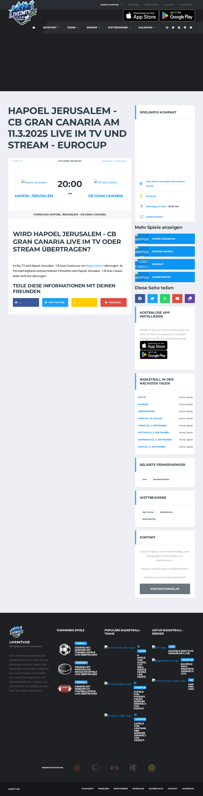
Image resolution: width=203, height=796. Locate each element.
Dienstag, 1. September (152, 425)
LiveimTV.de (14, 789)
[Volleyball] (152, 767)
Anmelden (133, 5)
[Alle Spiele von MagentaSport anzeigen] (165, 660)
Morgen (143, 404)
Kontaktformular (164, 588)
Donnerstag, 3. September (155, 439)
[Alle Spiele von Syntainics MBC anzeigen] (118, 715)
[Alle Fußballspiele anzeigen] (65, 650)
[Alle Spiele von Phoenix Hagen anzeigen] (118, 684)
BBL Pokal (148, 512)
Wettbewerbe (118, 27)
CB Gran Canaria (105, 196)
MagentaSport (95, 266)
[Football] (115, 767)
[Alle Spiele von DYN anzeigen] (159, 647)
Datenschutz (156, 788)
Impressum (186, 5)
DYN (145, 479)
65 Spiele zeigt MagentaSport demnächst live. (191, 669)
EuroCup (17, 161)
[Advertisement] (101, 63)
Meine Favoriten (110, 5)
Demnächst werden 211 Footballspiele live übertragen (86, 690)
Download (138, 788)
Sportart (49, 27)
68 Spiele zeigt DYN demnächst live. (180, 652)
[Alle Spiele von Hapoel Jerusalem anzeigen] (34, 174)
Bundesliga (166, 512)
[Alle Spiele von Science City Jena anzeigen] (119, 647)
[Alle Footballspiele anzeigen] (65, 688)
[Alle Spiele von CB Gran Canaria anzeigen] (105, 174)
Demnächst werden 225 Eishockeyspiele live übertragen (86, 671)
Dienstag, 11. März (156, 206)
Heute (142, 397)
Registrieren (152, 5)
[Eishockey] (96, 767)
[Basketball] (77, 767)
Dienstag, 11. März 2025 (114, 161)
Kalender (145, 27)
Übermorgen (146, 411)
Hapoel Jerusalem (34, 196)
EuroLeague (149, 519)
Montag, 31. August (150, 418)
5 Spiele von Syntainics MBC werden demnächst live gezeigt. (142, 732)
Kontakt (169, 5)
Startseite (87, 788)
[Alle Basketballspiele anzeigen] (138, 646)
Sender (92, 27)
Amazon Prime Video (193, 687)
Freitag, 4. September (152, 446)
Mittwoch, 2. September (153, 432)
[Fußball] (133, 767)
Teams (71, 27)
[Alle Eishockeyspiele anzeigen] (65, 669)
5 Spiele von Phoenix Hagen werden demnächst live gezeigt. (141, 700)
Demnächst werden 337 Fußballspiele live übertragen (86, 651)
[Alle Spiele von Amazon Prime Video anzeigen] (169, 680)
